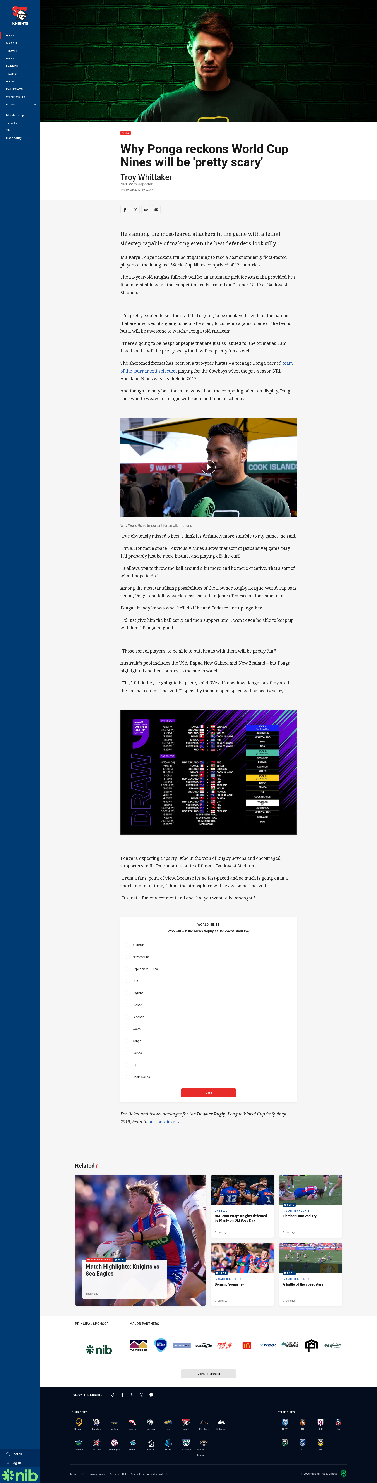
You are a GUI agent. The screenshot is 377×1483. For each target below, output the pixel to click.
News (10, 35)
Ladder (12, 66)
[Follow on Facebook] (122, 1395)
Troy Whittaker (146, 177)
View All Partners (208, 1374)
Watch (11, 43)
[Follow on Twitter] (132, 1395)
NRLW (10, 81)
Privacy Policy (97, 1474)
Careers (114, 1474)
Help (124, 1474)
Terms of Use (77, 1474)
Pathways (14, 89)
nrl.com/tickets (163, 1122)
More (10, 104)
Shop (9, 130)
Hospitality (14, 138)
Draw (10, 58)
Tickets (11, 123)
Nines (125, 133)
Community (16, 96)
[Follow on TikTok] (113, 1395)
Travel (12, 50)
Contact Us (137, 1474)
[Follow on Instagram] (141, 1395)
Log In (16, 1463)
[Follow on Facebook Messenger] (151, 1395)
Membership (15, 115)
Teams (11, 73)
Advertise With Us (157, 1474)
